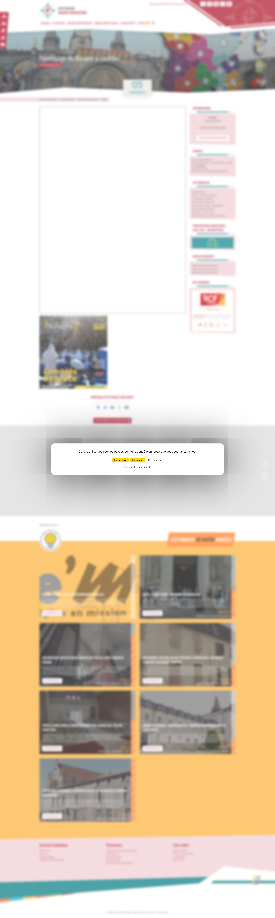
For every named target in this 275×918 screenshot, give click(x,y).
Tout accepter (120, 460)
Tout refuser (138, 460)
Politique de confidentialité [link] (137, 467)
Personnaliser (155, 460)
